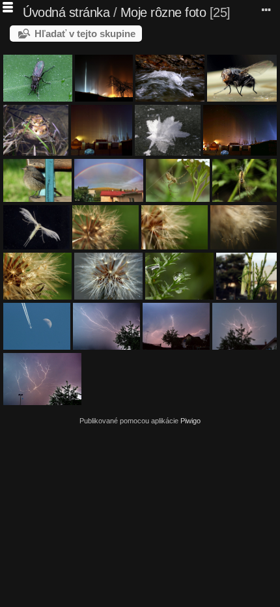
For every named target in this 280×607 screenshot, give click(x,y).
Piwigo (190, 421)
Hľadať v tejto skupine (85, 33)
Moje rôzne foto (163, 12)
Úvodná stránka (66, 12)
